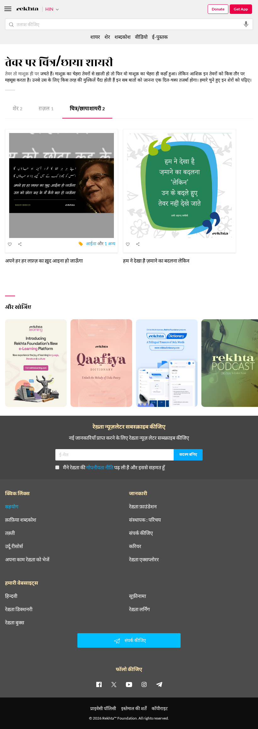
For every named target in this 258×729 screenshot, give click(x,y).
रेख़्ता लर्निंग (139, 609)
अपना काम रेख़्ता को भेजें (27, 559)
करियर (135, 546)
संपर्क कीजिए (141, 532)
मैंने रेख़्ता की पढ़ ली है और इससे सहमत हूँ (114, 467)
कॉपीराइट (160, 708)
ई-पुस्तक (160, 37)
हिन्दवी (11, 596)
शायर (95, 37)
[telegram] (159, 684)
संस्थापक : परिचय (145, 519)
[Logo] (27, 10)
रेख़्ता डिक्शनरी (18, 609)
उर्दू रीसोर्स (14, 546)
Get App (241, 9)
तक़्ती (10, 532)
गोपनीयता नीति (99, 467)
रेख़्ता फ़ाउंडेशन (143, 506)
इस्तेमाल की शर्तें (134, 708)
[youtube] (129, 684)
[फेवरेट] (10, 243)
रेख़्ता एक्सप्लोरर (144, 559)
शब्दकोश (123, 37)
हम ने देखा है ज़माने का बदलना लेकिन (156, 260)
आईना (91, 243)
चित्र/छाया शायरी (87, 109)
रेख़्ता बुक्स (14, 622)
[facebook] (99, 684)
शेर (17, 109)
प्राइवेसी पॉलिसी (103, 708)
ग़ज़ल (46, 109)
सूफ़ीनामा (137, 596)
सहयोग (11, 506)
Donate (218, 9)
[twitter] (114, 684)
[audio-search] (246, 24)
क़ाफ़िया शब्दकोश (20, 519)
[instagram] (144, 684)
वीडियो (141, 37)
